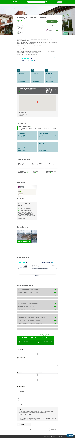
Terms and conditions (47, 436)
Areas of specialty (21, 26)
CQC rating (20, 27)
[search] (37, 2)
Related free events (22, 28)
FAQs (19, 31)
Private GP (20, 22)
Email (21, 414)
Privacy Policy (34, 419)
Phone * (39, 378)
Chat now (50, 27)
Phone (30, 414)
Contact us (20, 32)
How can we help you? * (22, 357)
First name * (19, 372)
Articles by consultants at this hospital (25, 29)
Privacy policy (53, 436)
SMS (25, 414)
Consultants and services (23, 21)
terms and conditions (28, 429)
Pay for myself (22, 391)
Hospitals (29, 4)
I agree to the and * (29, 429)
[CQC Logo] (21, 187)
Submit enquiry (53, 429)
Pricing (19, 33)
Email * (18, 378)
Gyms (35, 4)
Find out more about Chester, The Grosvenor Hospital (27, 54)
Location (19, 24)
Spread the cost (22, 394)
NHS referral (22, 401)
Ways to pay (20, 25)
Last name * (40, 372)
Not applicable (22, 404)
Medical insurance (23, 397)
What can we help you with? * (23, 352)
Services (40, 4)
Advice (45, 4)
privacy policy (37, 429)
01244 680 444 (49, 341)
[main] (37, 220)
